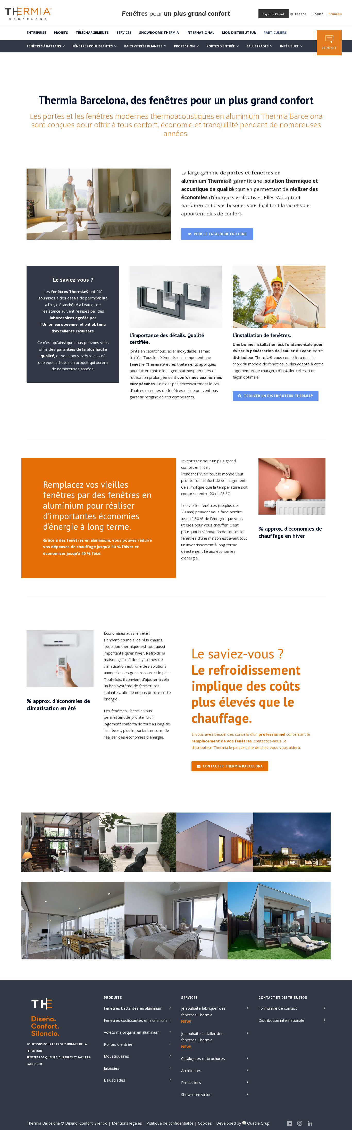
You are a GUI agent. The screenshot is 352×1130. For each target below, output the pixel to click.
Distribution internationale (281, 1020)
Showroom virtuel (196, 1094)
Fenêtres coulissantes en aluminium (135, 1020)
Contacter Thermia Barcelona (233, 766)
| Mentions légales (125, 1123)
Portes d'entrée (118, 1044)
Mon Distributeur (239, 32)
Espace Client (273, 14)
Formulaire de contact (277, 1008)
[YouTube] (320, 1123)
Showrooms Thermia (159, 32)
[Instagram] (300, 1123)
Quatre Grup (258, 1123)
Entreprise (36, 32)
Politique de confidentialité (169, 1123)
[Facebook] (289, 1123)
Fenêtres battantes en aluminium (133, 1008)
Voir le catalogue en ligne (220, 234)
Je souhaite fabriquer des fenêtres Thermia (203, 1011)
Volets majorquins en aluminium (132, 1032)
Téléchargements (92, 32)
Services (123, 32)
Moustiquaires (116, 1056)
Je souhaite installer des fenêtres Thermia (202, 1037)
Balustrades (114, 1080)
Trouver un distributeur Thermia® (278, 396)
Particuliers (275, 32)
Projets (61, 32)
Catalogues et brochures (203, 1058)
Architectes (191, 1070)
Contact (329, 48)
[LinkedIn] (310, 1123)
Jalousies (111, 1068)
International (200, 32)
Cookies (204, 1123)
